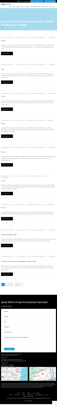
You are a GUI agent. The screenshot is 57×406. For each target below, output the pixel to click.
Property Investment (39, 37)
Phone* (5, 321)
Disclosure (11, 394)
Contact (53, 6)
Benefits (13, 6)
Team (47, 6)
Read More (6, 53)
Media (39, 6)
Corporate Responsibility (39, 394)
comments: (52, 37)
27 (17, 284)
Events (46, 394)
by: (21, 37)
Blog (50, 6)
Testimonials (27, 6)
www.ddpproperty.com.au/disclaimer (37, 387)
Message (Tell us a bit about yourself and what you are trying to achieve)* (16, 337)
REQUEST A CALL (49, 1)
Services (22, 6)
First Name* (6, 311)
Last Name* (6, 316)
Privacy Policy (17, 394)
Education (18, 6)
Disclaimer (23, 394)
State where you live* (7, 332)
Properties (43, 6)
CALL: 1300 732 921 (37, 1)
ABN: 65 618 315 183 (28, 400)
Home (10, 6)
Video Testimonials (33, 6)
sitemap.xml (48, 398)
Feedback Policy (30, 394)
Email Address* (6, 326)
